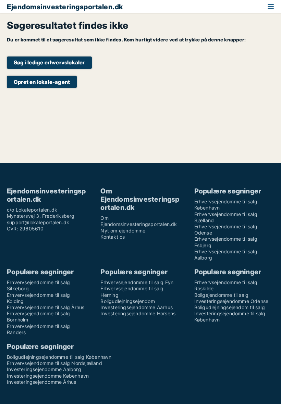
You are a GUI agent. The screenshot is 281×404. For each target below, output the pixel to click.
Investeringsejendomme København (48, 376)
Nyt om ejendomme (122, 230)
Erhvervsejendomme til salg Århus (45, 307)
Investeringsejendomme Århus (41, 382)
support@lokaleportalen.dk (38, 222)
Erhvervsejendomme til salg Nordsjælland (54, 363)
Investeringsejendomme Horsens (137, 313)
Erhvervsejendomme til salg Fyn (136, 282)
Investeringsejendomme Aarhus (136, 307)
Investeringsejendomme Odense (231, 301)
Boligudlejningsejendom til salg (229, 307)
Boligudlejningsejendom (127, 301)
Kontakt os (112, 237)
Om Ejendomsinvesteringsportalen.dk (138, 221)
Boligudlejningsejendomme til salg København (59, 357)
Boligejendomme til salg (221, 295)
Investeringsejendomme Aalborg (44, 369)
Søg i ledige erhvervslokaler (49, 62)
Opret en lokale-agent (42, 82)
